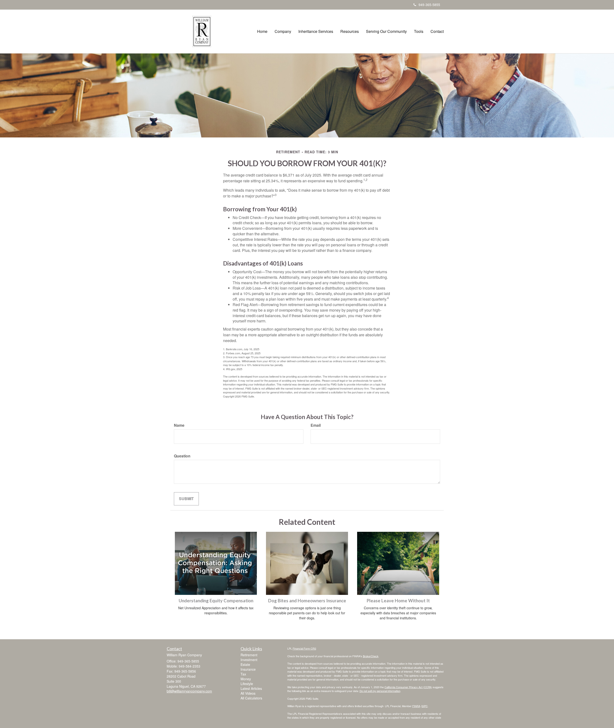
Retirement (249, 654)
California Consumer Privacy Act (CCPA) (408, 687)
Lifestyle (247, 683)
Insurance (248, 669)
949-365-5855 (429, 4)
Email (316, 425)
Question (182, 456)
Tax (243, 674)
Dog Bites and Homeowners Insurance (307, 600)
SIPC (425, 706)
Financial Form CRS (304, 648)
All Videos (248, 693)
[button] (283, 31)
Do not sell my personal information (380, 691)
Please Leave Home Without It (398, 600)
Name (179, 425)
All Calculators (251, 698)
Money (246, 678)
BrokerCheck (370, 656)
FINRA (416, 706)
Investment (249, 659)
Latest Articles (251, 688)
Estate (245, 664)
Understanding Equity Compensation (216, 600)
